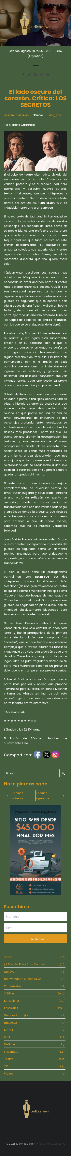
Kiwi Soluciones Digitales (49, 1143)
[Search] (63, 773)
